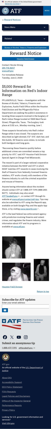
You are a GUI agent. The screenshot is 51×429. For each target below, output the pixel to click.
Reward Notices (12, 20)
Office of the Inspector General (16, 401)
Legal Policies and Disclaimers (16, 396)
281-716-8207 (8, 68)
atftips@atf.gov (26, 348)
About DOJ (7, 378)
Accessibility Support (12, 382)
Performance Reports (12, 405)
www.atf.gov (7, 71)
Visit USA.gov (8, 423)
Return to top (43, 291)
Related (8, 38)
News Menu (9, 27)
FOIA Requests (9, 392)
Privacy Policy (8, 410)
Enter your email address (13, 303)
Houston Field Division (25, 59)
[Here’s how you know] (25, 3)
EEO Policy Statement (12, 387)
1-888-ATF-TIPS (9, 348)
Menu (47, 11)
